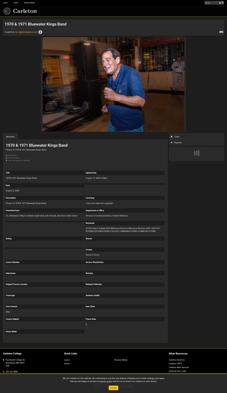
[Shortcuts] (221, 31)
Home (16, 3)
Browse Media (29, 3)
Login (176, 136)
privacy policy (106, 381)
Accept (113, 387)
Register (178, 142)
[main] (113, 183)
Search (222, 3)
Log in (5, 3)
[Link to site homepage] (20, 11)
